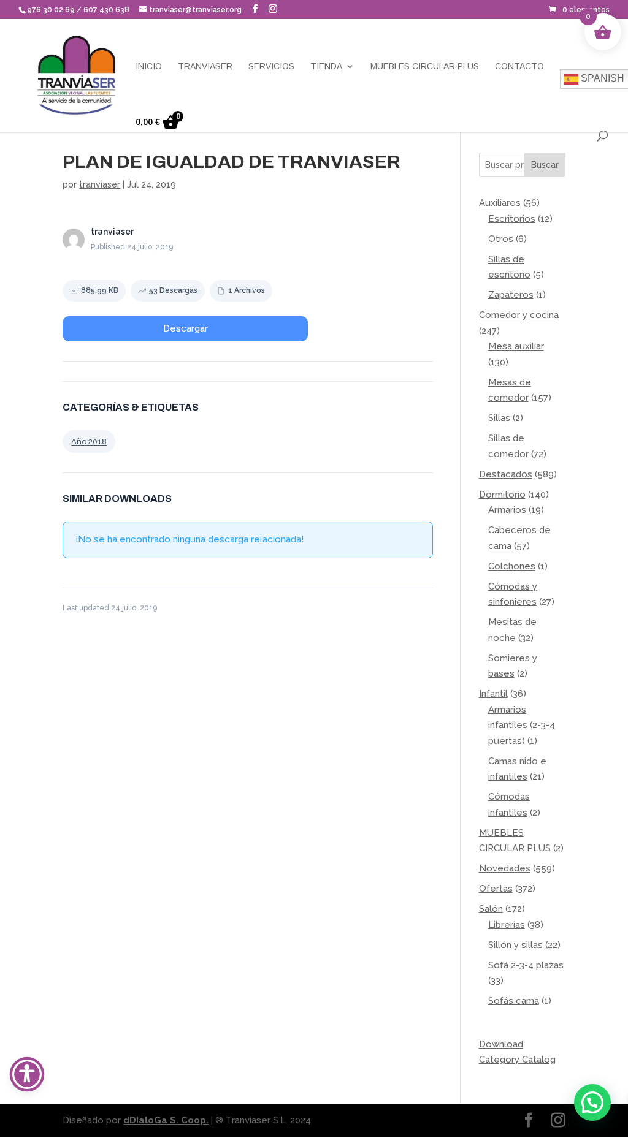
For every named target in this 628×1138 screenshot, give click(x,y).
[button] (255, 8)
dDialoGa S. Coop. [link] (166, 1120)
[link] (579, 10)
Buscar (545, 165)
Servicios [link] (271, 66)
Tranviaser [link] (205, 66)
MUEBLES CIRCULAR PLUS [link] (424, 66)
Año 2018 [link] (89, 441)
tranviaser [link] (99, 184)
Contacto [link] (519, 66)
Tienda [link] (326, 66)
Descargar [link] (185, 328)
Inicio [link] (149, 66)
